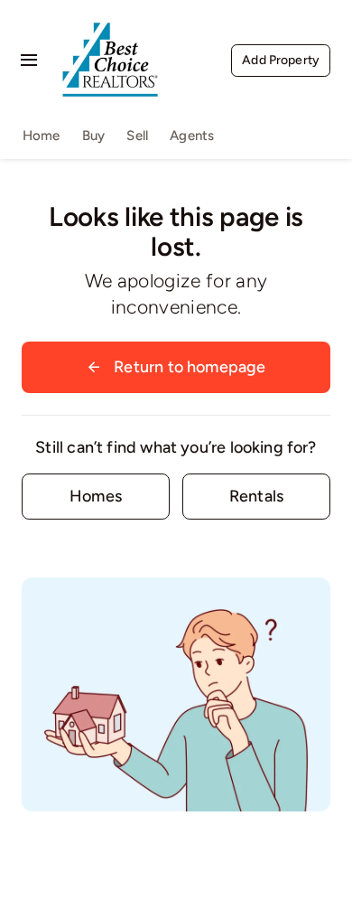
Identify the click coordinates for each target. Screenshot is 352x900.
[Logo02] (110, 13)
